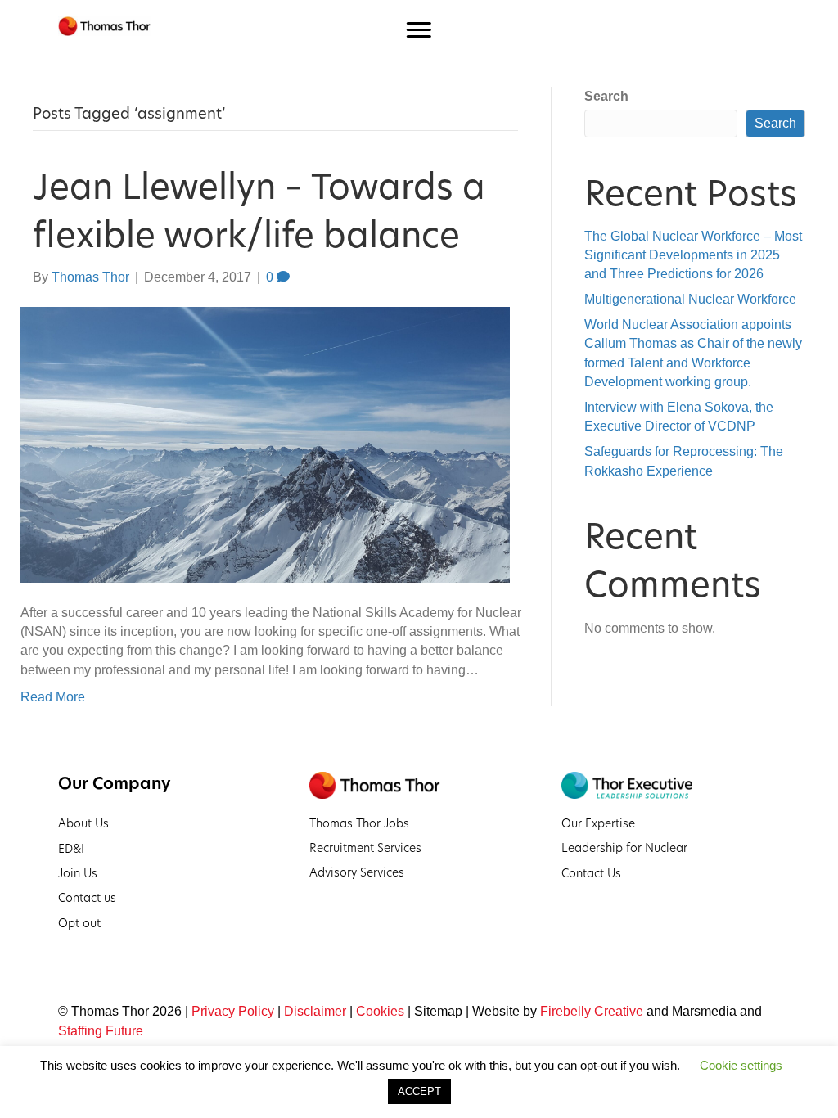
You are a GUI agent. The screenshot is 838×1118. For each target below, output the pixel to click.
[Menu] (419, 30)
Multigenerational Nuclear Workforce (690, 299)
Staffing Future (100, 1031)
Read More (52, 697)
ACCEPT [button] (419, 1091)
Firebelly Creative (591, 1011)
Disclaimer (315, 1011)
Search (606, 96)
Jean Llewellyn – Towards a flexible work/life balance (259, 211)
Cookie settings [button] (741, 1065)
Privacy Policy (232, 1011)
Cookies (380, 1011)
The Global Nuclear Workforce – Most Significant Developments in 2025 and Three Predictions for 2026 (693, 255)
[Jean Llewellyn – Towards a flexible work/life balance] (265, 444)
